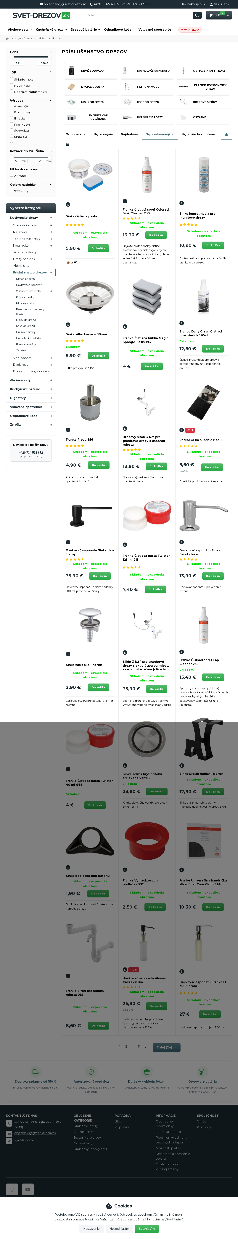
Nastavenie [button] (91, 1228)
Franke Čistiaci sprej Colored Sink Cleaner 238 (146, 211)
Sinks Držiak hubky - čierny (201, 774)
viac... (13, 142)
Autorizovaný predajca (91, 1081)
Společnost (208, 1115)
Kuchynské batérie (25, 389)
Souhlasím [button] (147, 1228)
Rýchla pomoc (25, 1140)
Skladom (24, 79)
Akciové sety (18, 29)
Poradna (123, 1115)
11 (139, 1046)
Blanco (22, 112)
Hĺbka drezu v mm (24, 169)
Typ (13, 72)
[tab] (226, 134)
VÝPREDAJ (191, 29)
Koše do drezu (25, 326)
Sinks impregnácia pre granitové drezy (197, 215)
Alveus (21, 106)
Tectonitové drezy (26, 239)
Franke (22, 124)
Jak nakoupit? (191, 4)
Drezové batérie (84, 29)
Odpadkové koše (117, 29)
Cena (14, 52)
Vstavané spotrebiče (155, 29)
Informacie (166, 1115)
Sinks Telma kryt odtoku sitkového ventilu (142, 776)
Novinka (22, 85)
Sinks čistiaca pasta (81, 216)
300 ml (21, 191)
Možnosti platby (168, 1148)
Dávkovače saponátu (29, 285)
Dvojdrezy (20, 364)
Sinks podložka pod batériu (88, 876)
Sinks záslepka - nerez (84, 665)
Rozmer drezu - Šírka (27, 151)
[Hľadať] (197, 15)
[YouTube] (28, 1189)
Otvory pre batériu (202, 1081)
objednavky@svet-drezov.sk (35, 1133)
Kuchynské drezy (22, 38)
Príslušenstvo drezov (30, 272)
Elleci (20, 118)
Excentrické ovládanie (30, 338)
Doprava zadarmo (30, 92)
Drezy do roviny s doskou (31, 371)
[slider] (12, 57)
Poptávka (122, 1127)
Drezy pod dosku (26, 259)
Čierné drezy (83, 1132)
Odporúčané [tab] (76, 134)
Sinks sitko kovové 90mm (86, 334)
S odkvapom (22, 358)
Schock (21, 130)
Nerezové (20, 232)
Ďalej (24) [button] (164, 1047)
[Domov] (41, 15)
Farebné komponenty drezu (30, 311)
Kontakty (204, 1127)
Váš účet (220, 4)
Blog (118, 1121)
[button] (228, 15)
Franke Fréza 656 (79, 439)
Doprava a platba (169, 1132)
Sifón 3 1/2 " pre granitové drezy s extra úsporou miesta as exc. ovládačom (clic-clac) (146, 665)
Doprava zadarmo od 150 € (35, 1081)
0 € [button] (219, 15)
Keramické (21, 245)
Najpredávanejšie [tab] (159, 134)
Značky (16, 424)
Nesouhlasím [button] (119, 1228)
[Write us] (9, 1141)
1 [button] (121, 1047)
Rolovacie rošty (26, 344)
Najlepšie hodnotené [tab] (198, 134)
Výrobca (16, 100)
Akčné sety (21, 266)
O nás (201, 1121)
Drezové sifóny (26, 332)
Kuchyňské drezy (50, 29)
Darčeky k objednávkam (146, 1081)
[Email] (9, 1134)
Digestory (18, 398)
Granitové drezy (25, 225)
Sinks (20, 136)
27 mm (20, 176)
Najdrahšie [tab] (129, 134)
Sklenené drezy (25, 252)
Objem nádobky (23, 184)
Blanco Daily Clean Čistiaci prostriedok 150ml (200, 333)
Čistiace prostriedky (28, 291)
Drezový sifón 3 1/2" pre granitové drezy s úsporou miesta (144, 441)
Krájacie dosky (25, 297)
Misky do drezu (26, 320)
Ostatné (21, 350)
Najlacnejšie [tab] (103, 134)
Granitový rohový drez (90, 1149)
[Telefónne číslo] (9, 1123)
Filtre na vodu (25, 303)
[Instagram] (12, 1189)
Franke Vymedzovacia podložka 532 (140, 882)
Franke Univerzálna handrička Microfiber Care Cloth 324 (203, 882)
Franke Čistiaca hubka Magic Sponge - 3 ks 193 (145, 340)
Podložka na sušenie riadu (200, 440)
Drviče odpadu (25, 279)
